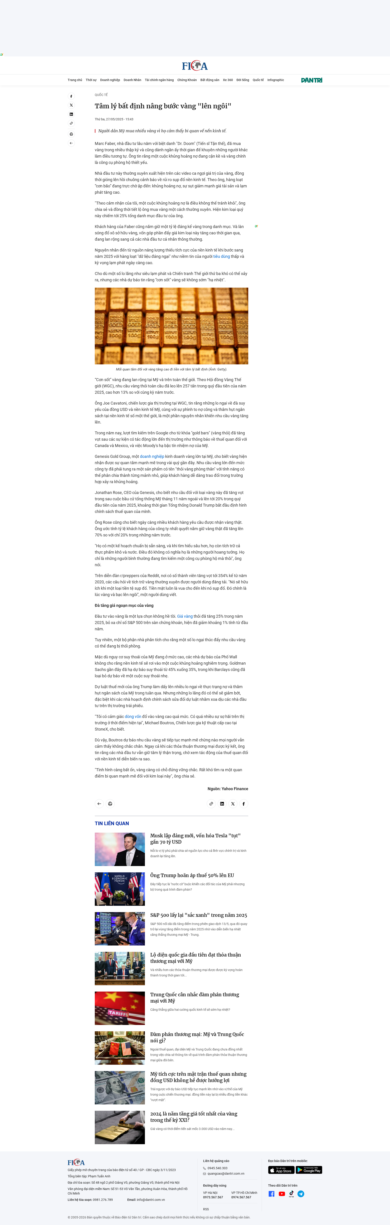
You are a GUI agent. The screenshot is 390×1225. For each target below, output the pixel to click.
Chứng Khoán (187, 80)
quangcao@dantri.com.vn (226, 1173)
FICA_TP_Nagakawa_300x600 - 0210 (288, 95)
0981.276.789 (103, 1200)
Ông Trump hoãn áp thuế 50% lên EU (192, 875)
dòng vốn (133, 716)
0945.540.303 (218, 1168)
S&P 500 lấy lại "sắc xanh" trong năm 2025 (198, 915)
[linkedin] (71, 114)
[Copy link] (71, 123)
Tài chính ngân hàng (159, 80)
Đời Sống (243, 80)
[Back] (71, 143)
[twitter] (71, 105)
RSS (206, 1209)
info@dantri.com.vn (151, 1200)
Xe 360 (228, 80)
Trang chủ (75, 80)
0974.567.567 (241, 1197)
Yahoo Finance (235, 788)
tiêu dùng (221, 256)
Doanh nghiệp (110, 80)
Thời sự (91, 80)
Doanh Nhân (132, 80)
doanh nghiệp (152, 456)
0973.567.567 (213, 1197)
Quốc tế (258, 80)
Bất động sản (209, 80)
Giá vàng (185, 616)
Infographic (275, 80)
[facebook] (71, 96)
